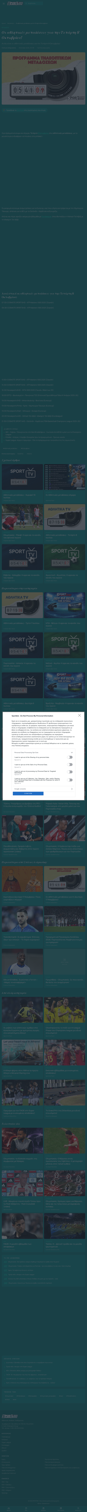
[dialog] (43, 756)
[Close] (80, 716)
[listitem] (43, 752)
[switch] (70, 757)
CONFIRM (28, 793)
